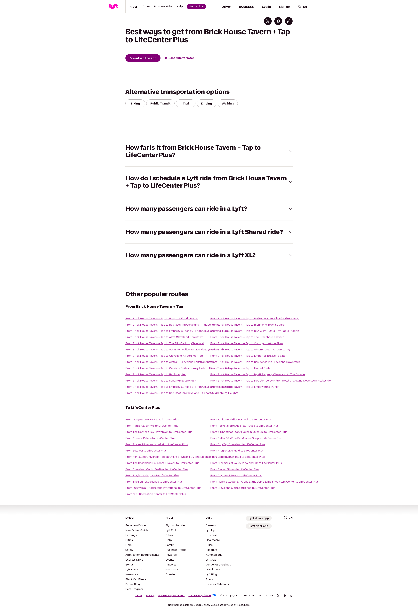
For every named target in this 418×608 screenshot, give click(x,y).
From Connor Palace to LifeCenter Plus (150, 438)
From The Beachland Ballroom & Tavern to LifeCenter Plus (162, 463)
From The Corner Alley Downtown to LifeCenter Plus (158, 432)
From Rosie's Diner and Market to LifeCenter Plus (156, 444)
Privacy (150, 595)
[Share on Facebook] (278, 21)
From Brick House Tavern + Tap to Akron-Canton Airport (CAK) (250, 349)
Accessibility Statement (171, 595)
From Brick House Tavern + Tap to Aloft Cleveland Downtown (164, 337)
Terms (138, 595)
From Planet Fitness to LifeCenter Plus (234, 469)
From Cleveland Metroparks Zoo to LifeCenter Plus (242, 488)
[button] (209, 151)
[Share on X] (268, 21)
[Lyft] (113, 6)
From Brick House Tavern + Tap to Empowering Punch (244, 387)
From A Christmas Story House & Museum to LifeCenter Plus (248, 432)
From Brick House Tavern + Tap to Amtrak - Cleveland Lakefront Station (170, 362)
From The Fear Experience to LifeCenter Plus (154, 482)
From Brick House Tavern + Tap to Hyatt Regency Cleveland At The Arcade (257, 374)
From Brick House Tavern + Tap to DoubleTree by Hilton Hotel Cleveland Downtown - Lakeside (270, 380)
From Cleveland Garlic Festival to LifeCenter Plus (156, 469)
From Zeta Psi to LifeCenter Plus (146, 450)
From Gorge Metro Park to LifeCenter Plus (152, 419)
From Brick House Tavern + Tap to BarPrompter (155, 374)
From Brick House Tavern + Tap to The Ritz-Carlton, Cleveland (164, 343)
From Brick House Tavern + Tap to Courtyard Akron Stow (246, 343)
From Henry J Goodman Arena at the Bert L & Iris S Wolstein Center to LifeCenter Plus (264, 482)
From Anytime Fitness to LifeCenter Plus (236, 475)
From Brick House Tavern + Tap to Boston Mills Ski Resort (161, 318)
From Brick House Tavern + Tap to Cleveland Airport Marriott (164, 356)
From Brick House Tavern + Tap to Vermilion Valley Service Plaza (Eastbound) (174, 349)
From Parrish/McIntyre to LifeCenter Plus (151, 426)
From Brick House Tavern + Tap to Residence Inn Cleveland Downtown (255, 362)
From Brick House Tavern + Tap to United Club (240, 368)
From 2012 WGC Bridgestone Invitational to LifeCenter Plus (163, 488)
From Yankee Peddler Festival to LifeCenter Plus (241, 419)
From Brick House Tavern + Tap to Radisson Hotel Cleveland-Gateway (254, 318)
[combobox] (302, 7)
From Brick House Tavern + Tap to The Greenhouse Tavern (247, 337)
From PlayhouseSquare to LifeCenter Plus (152, 475)
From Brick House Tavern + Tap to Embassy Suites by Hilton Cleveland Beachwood (178, 387)
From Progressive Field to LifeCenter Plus (237, 450)
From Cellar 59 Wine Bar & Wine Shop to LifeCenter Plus (246, 438)
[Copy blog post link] (289, 21)
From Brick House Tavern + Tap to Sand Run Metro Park (160, 380)
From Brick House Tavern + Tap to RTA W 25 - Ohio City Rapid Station (254, 331)
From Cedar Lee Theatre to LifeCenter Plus (237, 457)
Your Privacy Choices (199, 595)
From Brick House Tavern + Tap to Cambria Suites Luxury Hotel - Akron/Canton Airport (181, 368)
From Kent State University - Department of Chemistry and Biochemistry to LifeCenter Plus (183, 457)
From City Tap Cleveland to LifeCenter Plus (237, 444)
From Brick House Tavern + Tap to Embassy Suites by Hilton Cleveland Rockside (176, 331)
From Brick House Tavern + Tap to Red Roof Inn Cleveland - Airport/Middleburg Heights (181, 393)
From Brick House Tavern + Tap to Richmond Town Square (247, 325)
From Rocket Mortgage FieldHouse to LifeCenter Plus (244, 426)
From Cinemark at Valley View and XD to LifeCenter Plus (246, 463)
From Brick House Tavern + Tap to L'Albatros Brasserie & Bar (248, 356)
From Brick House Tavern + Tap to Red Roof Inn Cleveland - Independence (172, 325)
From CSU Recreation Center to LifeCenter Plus (155, 494)
